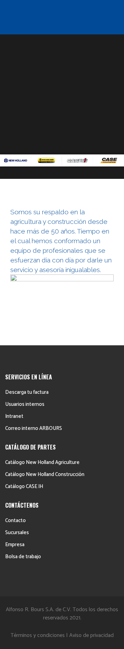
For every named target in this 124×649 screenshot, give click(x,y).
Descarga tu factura (27, 392)
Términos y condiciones (38, 635)
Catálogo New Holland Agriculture (42, 462)
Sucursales (17, 532)
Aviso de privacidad (91, 635)
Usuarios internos (24, 404)
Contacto (15, 520)
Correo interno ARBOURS (33, 428)
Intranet (14, 416)
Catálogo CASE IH (24, 486)
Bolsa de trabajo (23, 556)
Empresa (14, 544)
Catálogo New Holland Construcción (44, 474)
